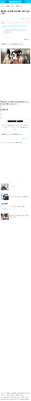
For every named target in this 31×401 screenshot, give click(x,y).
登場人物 (8, 32)
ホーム (3, 6)
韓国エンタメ (10, 6)
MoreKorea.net (15, 2)
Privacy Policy (24, 399)
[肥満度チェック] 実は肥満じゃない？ (12, 44)
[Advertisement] (15, 82)
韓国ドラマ (19, 6)
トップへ (27, 138)
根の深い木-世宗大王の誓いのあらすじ (16, 30)
